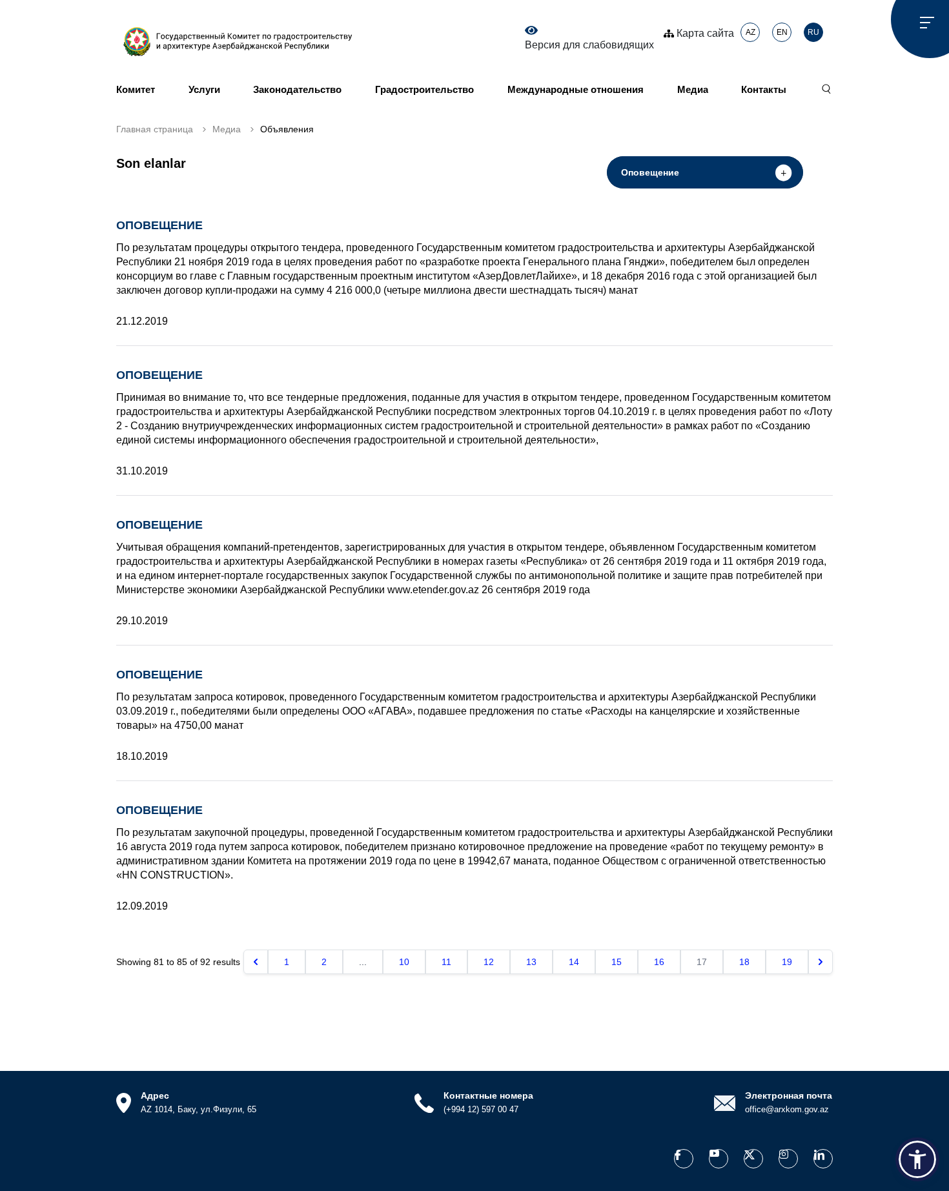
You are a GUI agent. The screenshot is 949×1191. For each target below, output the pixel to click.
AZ (750, 32)
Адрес (155, 1095)
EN (782, 32)
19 (787, 962)
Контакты (763, 89)
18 (744, 962)
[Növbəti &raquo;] (820, 962)
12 (489, 962)
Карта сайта (704, 33)
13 (531, 962)
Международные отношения (575, 89)
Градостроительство (424, 89)
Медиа (692, 89)
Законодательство (297, 89)
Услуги (204, 89)
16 (659, 962)
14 (574, 962)
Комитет (135, 89)
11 (446, 962)
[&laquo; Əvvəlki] (255, 962)
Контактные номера (488, 1095)
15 (616, 962)
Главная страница (154, 129)
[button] (917, 1159)
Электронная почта (788, 1095)
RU (813, 32)
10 (404, 962)
